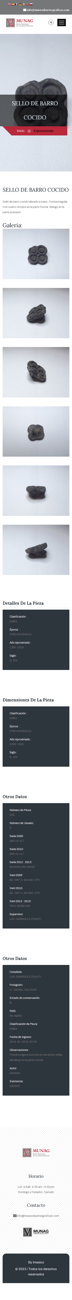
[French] (16, 4)
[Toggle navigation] (61, 22)
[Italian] (24, 4)
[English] (9, 4)
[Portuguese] (27, 4)
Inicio (20, 131)
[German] (20, 4)
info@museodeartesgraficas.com (38, 1215)
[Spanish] (13, 4)
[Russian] (31, 4)
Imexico (38, 1262)
